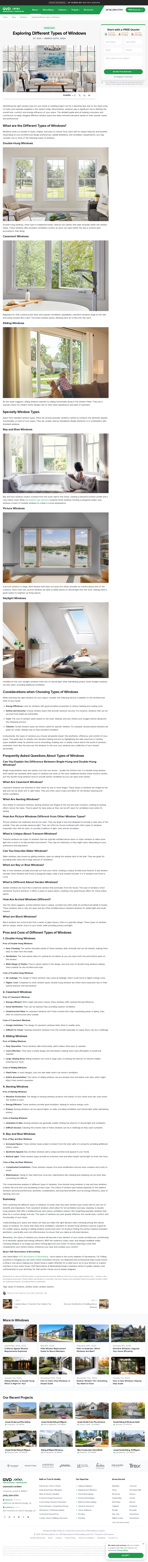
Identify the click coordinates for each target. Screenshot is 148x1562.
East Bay (17, 1548)
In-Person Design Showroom (50, 1498)
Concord (133, 1486)
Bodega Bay (88, 1546)
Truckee (46, 1552)
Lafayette (100, 1548)
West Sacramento (72, 1552)
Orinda (29, 1550)
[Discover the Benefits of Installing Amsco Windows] (104, 1304)
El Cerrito (22, 1548)
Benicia (71, 1546)
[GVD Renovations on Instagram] (14, 1517)
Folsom (132, 1494)
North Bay (116, 1502)
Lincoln (132, 1498)
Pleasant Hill (47, 1550)
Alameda (42, 1546)
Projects (74, 10)
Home (5, 17)
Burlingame (95, 1546)
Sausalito (5, 1552)
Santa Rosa (134, 1514)
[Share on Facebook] (76, 95)
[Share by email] (90, 95)
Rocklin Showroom (38, 1538)
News (50, 1538)
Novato (132, 1502)
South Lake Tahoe (12, 1552)
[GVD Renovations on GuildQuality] (19, 1517)
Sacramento (134, 1518)
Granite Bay (117, 1498)
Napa (4, 1550)
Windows (23, 17)
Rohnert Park (90, 1550)
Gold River (74, 1548)
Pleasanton (54, 1550)
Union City (51, 1552)
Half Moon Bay (88, 1548)
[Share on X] (81, 95)
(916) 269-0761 (10, 1495)
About (34, 10)
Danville (5, 1548)
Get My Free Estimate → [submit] (123, 71)
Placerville (40, 1550)
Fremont (69, 1548)
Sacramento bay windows (37, 500)
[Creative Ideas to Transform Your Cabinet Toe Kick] (7, 1304)
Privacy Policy (70, 1538)
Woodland (79, 1552)
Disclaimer (101, 1538)
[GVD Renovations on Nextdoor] (28, 1517)
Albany (51, 1546)
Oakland (115, 1506)
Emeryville (43, 1548)
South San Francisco (23, 1552)
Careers (59, 1538)
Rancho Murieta (70, 1550)
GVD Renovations (48, 1534)
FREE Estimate (134, 10)
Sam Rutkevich (20, 1293)
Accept (126, 1555)
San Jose (115, 1514)
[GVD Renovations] (13, 10)
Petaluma (133, 1506)
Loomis (21, 1553)
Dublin (13, 1548)
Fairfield (54, 1548)
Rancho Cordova (61, 1550)
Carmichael (104, 1552)
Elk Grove (116, 1494)
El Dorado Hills (135, 1490)
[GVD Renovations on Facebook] (5, 1517)
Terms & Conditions (86, 1538)
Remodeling (48, 10)
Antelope (56, 1546)
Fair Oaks (48, 1548)
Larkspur (105, 1548)
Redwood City (78, 1550)
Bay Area (66, 1546)
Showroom (88, 10)
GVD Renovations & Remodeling (33, 1256)
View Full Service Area (120, 1522)
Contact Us (113, 1538)
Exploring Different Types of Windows (46, 17)
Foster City (63, 1548)
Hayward (95, 1548)
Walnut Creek (117, 1518)
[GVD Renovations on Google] (9, 1517)
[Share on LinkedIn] (85, 95)
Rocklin (115, 1510)
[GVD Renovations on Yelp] (24, 1517)
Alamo (47, 1546)
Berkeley (115, 1486)
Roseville (133, 1510)
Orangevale (24, 1550)
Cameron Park (102, 1546)
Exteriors (62, 10)
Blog (14, 17)
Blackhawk (82, 1546)
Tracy (42, 1552)
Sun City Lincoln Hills (34, 1552)
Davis (114, 1490)
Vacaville (57, 1552)
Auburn (61, 1546)
